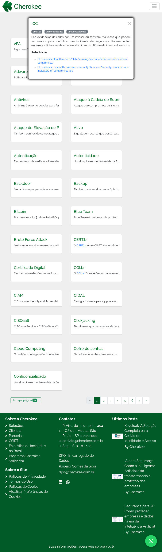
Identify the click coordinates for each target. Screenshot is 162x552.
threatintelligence (77, 32)
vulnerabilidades (54, 32)
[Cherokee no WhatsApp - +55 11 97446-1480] (151, 541)
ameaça (37, 32)
